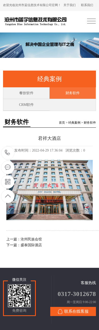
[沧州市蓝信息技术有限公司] (35, 21)
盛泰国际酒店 (31, 245)
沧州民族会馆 (31, 239)
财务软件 (72, 93)
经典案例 (74, 122)
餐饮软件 (26, 93)
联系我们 (87, 5)
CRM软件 (26, 105)
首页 (62, 122)
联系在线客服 (76, 311)
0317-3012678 (7, 153)
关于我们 (69, 5)
